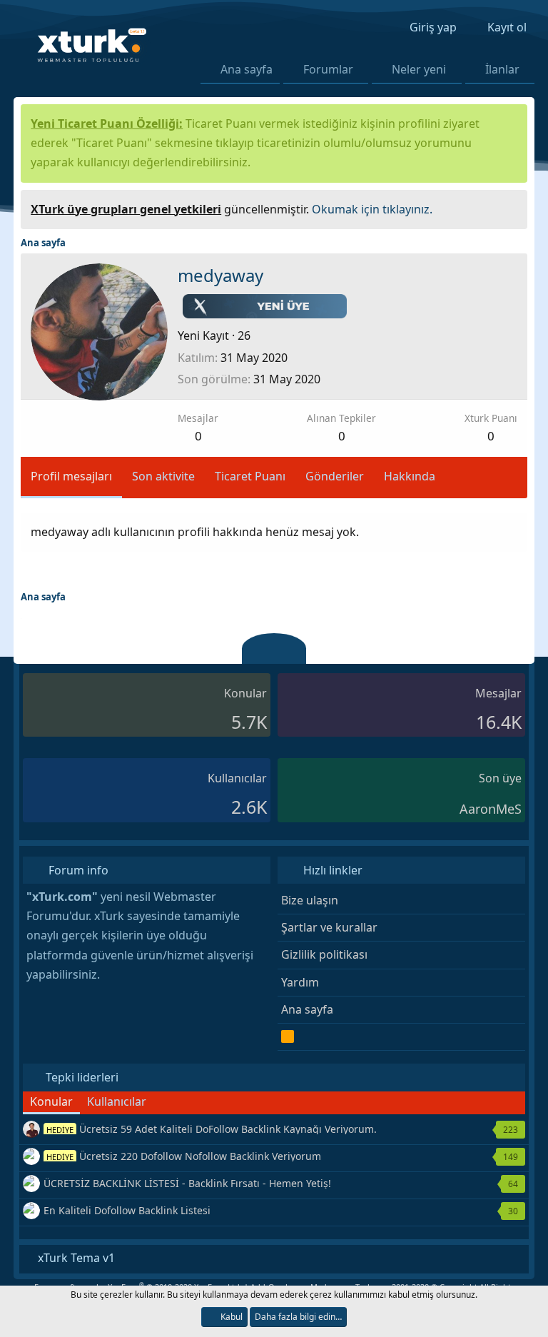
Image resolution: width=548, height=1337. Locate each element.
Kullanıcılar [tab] (116, 1101)
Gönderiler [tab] (334, 476)
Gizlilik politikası (324, 954)
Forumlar (328, 69)
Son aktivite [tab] (163, 476)
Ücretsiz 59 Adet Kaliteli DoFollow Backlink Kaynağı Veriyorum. (211, 1129)
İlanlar (502, 69)
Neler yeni (419, 69)
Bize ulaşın (309, 900)
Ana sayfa (246, 69)
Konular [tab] (51, 1101)
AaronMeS (491, 808)
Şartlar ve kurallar (329, 927)
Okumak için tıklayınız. (372, 209)
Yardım (300, 982)
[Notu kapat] (511, 207)
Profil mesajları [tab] (71, 476)
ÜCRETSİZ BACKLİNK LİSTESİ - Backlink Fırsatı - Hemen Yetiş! (187, 1183)
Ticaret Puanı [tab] (250, 476)
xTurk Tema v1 (75, 1258)
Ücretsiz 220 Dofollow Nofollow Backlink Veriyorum (183, 1156)
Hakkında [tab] (409, 476)
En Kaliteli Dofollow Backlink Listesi (127, 1210)
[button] (362, 69)
